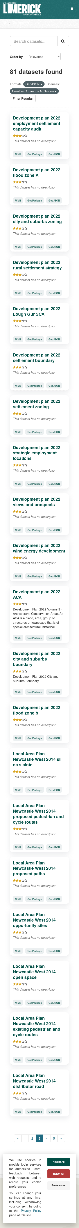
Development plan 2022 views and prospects (36, 502)
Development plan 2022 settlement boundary (36, 357)
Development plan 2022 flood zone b (36, 710)
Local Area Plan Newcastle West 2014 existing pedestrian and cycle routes (36, 1026)
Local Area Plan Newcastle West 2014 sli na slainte (37, 759)
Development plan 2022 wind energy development (39, 548)
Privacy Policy (31, 1210)
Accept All (59, 1162)
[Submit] (63, 41)
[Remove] (41, 84)
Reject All (58, 1174)
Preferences (58, 1185)
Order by (16, 56)
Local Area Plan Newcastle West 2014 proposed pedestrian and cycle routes (38, 813)
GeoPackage (34, 154)
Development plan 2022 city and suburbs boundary (36, 658)
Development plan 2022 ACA (36, 594)
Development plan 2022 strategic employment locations (36, 452)
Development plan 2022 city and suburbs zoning (37, 218)
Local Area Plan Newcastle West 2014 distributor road (34, 1080)
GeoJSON (54, 154)
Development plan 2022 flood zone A (36, 172)
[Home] (5, 22)
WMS (18, 154)
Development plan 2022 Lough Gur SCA (36, 311)
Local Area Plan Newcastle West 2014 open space (34, 971)
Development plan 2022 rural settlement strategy (37, 265)
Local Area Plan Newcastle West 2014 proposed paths (34, 868)
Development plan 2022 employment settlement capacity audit (36, 123)
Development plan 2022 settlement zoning (36, 404)
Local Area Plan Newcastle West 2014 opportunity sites (34, 919)
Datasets (21, 23)
